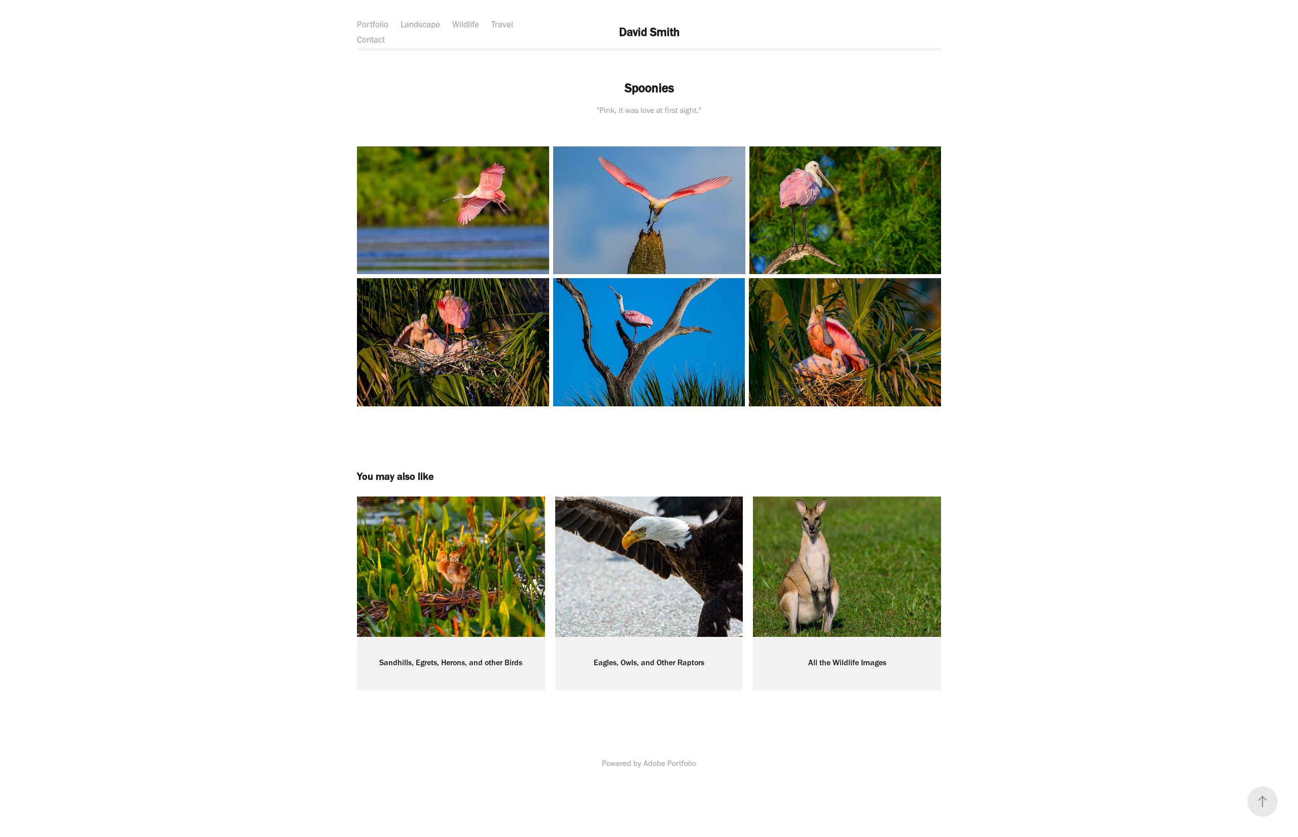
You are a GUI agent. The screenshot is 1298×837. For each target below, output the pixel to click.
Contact (371, 39)
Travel (502, 24)
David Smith (649, 32)
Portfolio (372, 24)
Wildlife (465, 24)
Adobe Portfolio (669, 763)
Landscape (420, 24)
